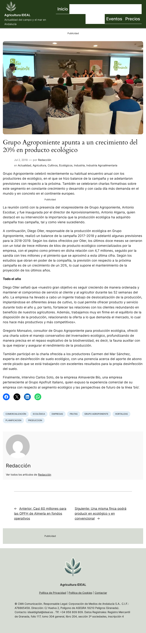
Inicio (62, 8)
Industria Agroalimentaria (101, 165)
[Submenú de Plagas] (104, 19)
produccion (35, 420)
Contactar (101, 592)
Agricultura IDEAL (17, 15)
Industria (79, 165)
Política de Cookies (80, 592)
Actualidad (24, 165)
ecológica (39, 414)
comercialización (16, 414)
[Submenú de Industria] (141, 9)
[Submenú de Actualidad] (96, 9)
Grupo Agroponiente (96, 414)
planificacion (13, 420)
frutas (74, 414)
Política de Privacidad (52, 592)
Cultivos (53, 165)
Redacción (44, 159)
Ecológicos (65, 165)
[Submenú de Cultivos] (117, 9)
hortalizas (121, 414)
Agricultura (39, 165)
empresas (57, 414)
